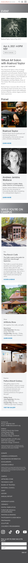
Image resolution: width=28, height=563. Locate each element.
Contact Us (16, 2)
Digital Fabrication (8, 507)
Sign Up (24, 552)
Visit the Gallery (10, 407)
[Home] (8, 2)
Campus (4, 476)
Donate (4, 453)
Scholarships (6, 462)
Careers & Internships (9, 456)
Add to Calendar (9, 52)
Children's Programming (10, 526)
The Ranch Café (7, 482)
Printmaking (5, 520)
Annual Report (6, 496)
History (4, 493)
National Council (8, 488)
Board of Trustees (8, 485)
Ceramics (4, 504)
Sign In (22, 2)
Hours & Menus (9, 279)
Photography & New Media (11, 517)
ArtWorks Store (7, 479)
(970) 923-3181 (10, 424)
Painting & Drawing (8, 515)
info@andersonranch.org (12, 425)
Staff (3, 490)
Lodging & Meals (7, 465)
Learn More (7, 143)
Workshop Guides (7, 501)
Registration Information (11, 459)
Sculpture (5, 523)
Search (19, 2)
